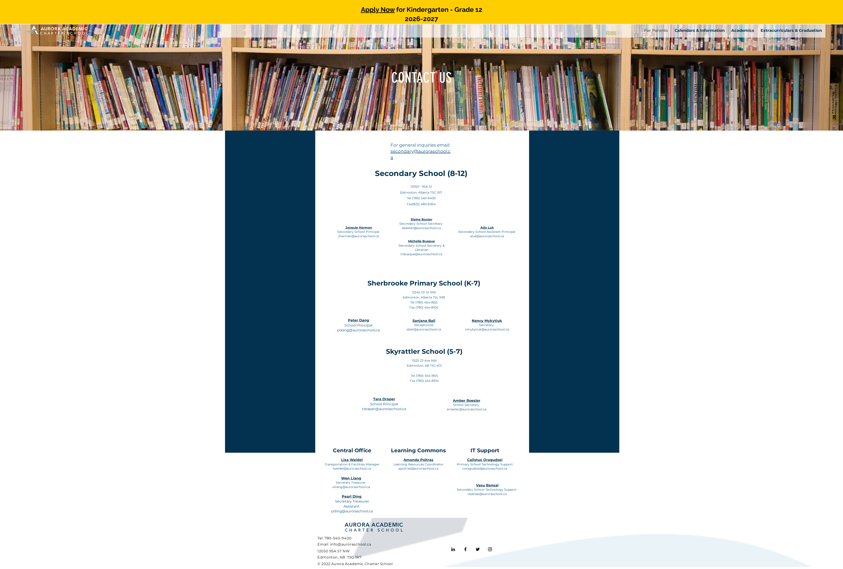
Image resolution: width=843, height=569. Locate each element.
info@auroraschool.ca (350, 544)
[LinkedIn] (453, 549)
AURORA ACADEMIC (374, 524)
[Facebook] (465, 549)
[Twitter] (477, 549)
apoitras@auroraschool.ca (418, 468)
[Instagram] (490, 549)
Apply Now (378, 9)
